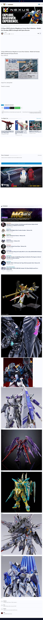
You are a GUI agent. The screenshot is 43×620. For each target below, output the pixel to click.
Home (2, 25)
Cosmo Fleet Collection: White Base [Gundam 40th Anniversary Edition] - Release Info (21, 132)
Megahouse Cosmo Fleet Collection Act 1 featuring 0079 (35, 131)
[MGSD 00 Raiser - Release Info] (3, 241)
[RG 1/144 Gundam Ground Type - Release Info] (3, 246)
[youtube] (21, 1)
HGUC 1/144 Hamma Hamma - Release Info (15, 235)
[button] (39, 4)
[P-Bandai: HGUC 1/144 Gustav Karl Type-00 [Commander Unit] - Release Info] (3, 263)
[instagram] (23, 1)
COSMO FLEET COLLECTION (8, 25)
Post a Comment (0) (21, 163)
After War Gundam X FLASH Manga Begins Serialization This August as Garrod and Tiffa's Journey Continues (23, 258)
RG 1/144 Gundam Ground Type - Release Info (16, 246)
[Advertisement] (21, 43)
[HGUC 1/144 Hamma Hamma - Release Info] (3, 236)
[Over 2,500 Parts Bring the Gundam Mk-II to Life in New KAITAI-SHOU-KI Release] (3, 252)
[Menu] (1, 4)
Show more (38, 118)
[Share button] (22, 108)
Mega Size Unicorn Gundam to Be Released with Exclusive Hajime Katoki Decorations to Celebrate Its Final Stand (22, 225)
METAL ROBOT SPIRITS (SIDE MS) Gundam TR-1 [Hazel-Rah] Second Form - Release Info (22, 269)
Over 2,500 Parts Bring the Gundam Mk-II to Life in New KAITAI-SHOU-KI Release (24, 251)
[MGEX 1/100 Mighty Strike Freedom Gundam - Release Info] (3, 230)
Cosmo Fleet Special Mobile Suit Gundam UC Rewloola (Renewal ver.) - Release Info (7, 132)
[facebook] (19, 1)
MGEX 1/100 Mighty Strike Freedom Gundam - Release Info (19, 230)
